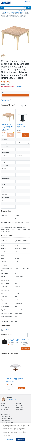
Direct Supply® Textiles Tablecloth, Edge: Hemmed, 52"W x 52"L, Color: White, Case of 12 (15, 379)
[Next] (29, 106)
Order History (19, 405)
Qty (3, 135)
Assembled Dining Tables (17, 12)
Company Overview (5, 416)
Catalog (7, 10)
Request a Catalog (5, 411)
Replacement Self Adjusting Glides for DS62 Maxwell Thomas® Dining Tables (18, 340)
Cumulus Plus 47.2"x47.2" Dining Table (21, 126)
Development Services (6, 418)
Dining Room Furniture (23, 10)
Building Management (6, 420)
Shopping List (19, 409)
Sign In (18, 411)
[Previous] (21, 106)
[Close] (28, 425)
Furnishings (13, 10)
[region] (15, 432)
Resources (3, 405)
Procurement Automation (7, 422)
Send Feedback (4, 409)
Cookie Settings (9, 439)
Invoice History (19, 407)
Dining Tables (6, 12)
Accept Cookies (20, 439)
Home (2, 10)
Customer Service (5, 100)
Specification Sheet (8, 330)
